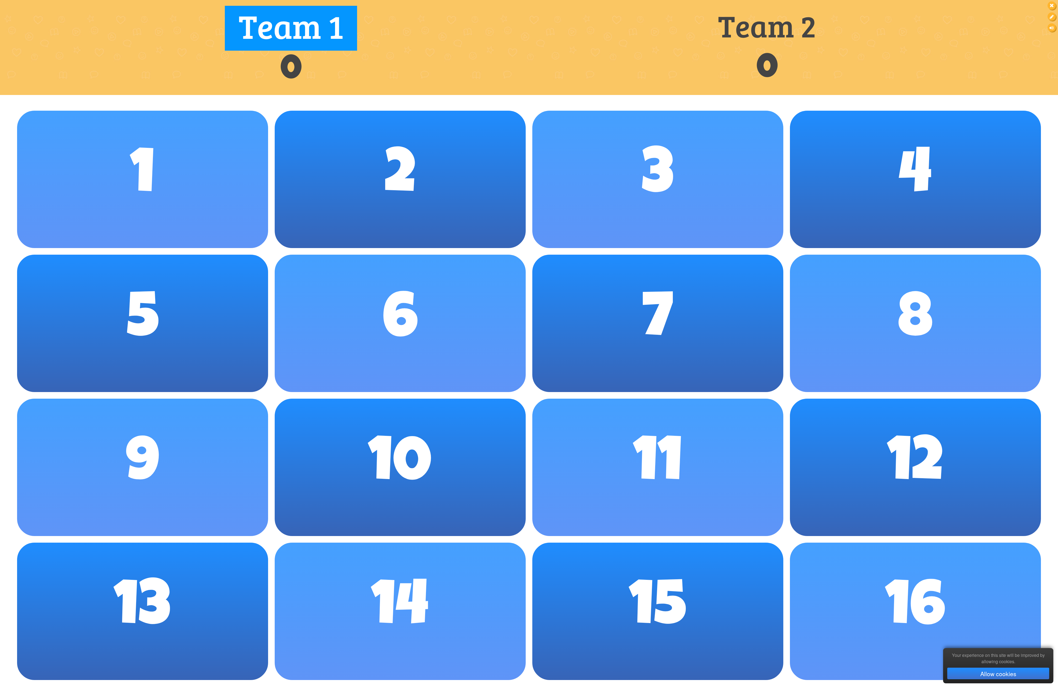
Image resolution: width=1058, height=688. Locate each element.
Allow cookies (998, 674)
